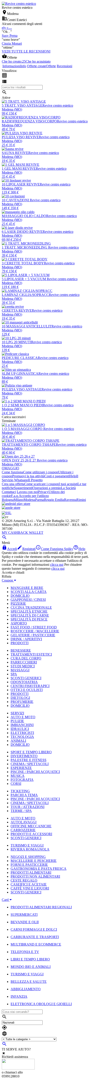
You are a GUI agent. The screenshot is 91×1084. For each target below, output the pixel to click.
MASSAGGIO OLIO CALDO (24, 216)
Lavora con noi (27, 492)
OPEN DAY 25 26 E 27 (19, 460)
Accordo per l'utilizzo (34, 496)
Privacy (43, 492)
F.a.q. (15, 496)
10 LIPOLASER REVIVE (21, 184)
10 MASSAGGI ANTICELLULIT (26, 326)
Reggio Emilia (54, 500)
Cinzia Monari (12, 43)
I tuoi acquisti (68, 484)
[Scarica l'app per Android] (16, 504)
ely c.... (7, 28)
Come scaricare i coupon (41, 484)
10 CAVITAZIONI (16, 200)
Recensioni (64, 66)
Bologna (8, 500)
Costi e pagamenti (56, 476)
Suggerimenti (23, 488)
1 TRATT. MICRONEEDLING (25, 247)
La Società (68, 488)
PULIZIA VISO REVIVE (20, 137)
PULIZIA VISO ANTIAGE (22, 389)
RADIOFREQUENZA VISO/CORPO (29, 121)
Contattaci (9, 492)
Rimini (81, 500)
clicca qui (56, 564)
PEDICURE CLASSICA (20, 358)
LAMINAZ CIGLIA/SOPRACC (25, 295)
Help (72, 476)
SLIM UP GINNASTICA (20, 373)
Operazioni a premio (46, 488)
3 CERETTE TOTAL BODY (23, 263)
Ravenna (70, 500)
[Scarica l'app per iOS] (11, 507)
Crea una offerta (13, 484)
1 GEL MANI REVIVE (19, 168)
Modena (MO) (12, 109)
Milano (19, 500)
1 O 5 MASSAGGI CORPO (22, 429)
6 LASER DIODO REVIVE (22, 231)
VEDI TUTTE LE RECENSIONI (26, 51)
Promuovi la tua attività (28, 476)
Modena (29, 500)
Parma (39, 500)
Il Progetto (35, 480)
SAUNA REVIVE (15, 153)
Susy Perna (9, 35)
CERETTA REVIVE (17, 310)
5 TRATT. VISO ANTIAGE (22, 105)
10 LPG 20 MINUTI (16, 342)
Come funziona (12, 472)
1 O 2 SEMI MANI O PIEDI (22, 405)
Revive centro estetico (57, 105)
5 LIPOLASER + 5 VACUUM (24, 279)
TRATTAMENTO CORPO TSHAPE (29, 444)
